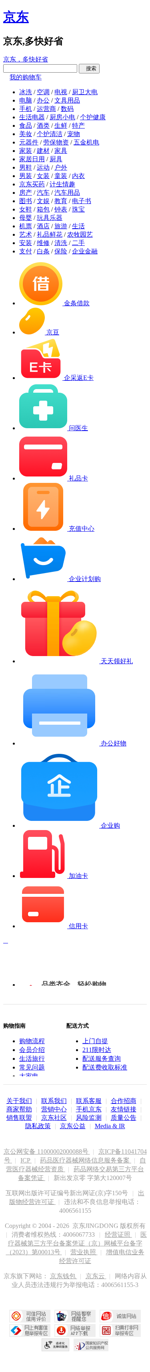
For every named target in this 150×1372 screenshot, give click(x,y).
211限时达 (96, 1049)
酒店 (43, 226)
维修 (43, 242)
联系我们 (54, 1100)
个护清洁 (49, 133)
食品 (25, 125)
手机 (25, 108)
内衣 (78, 175)
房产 (25, 192)
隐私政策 (38, 1126)
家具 (60, 150)
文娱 (43, 201)
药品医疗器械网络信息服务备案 (85, 1160)
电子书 (81, 201)
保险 (60, 251)
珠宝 (78, 209)
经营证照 (118, 1234)
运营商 (46, 108)
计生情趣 (62, 184)
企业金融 (85, 251)
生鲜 (60, 125)
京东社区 (54, 1117)
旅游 (60, 226)
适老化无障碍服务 (56, 1344)
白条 (43, 251)
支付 (25, 251)
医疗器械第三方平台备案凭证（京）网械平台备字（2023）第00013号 (76, 1243)
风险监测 (89, 1117)
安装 (25, 242)
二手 (78, 242)
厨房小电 (62, 117)
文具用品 (67, 100)
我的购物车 (26, 77)
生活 (78, 226)
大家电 (28, 1076)
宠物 (73, 133)
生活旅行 (32, 1058)
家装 (25, 150)
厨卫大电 (85, 92)
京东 (16, 17)
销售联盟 (19, 1117)
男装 (25, 175)
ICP (26, 1160)
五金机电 (86, 142)
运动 (43, 167)
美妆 (25, 133)
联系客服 (89, 1100)
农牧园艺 (80, 234)
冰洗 (25, 92)
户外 (60, 167)
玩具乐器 (49, 217)
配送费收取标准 (104, 1067)
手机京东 (89, 1109)
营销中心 (54, 1109)
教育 (60, 201)
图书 (25, 201)
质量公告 (123, 1117)
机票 (25, 226)
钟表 (60, 209)
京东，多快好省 (25, 59)
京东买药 (32, 184)
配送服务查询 (101, 1058)
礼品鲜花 (49, 234)
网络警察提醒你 (75, 1316)
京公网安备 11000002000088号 (47, 1151)
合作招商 (123, 1100)
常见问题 (32, 1067)
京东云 (96, 1276)
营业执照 (84, 1252)
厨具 (56, 159)
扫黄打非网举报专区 (120, 1330)
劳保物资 (56, 142)
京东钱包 (63, 1276)
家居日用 (32, 159)
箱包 (43, 209)
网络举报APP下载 (75, 1330)
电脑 (25, 100)
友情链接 (123, 1109)
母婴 (25, 217)
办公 (43, 100)
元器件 (28, 142)
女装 (43, 175)
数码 (67, 108)
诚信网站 (120, 1316)
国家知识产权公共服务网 (91, 1344)
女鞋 (25, 209)
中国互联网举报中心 (29, 1330)
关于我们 (19, 1100)
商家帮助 (19, 1109)
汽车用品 (67, 192)
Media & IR (110, 1126)
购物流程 (32, 1041)
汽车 (43, 192)
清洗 (60, 242)
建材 (43, 150)
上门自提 (95, 1041)
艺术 (25, 234)
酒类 (43, 125)
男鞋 (25, 167)
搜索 (89, 68)
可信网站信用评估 (29, 1316)
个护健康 (93, 117)
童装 (60, 175)
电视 (60, 92)
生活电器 (32, 117)
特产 (78, 125)
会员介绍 (32, 1049)
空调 (43, 92)
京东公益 (73, 1126)
